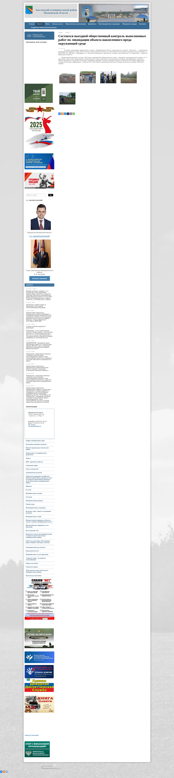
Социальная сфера (32, 465)
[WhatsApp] (73, 114)
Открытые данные (32, 567)
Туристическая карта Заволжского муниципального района (37, 571)
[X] (68, 114)
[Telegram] (7, 772)
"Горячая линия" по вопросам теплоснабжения (36, 559)
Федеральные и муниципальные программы (36, 453)
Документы (92, 24)
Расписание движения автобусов (36, 444)
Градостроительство (32, 551)
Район (47, 24)
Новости (40, 24)
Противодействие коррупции (109, 24)
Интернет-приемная (39, 278)
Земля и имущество (32, 469)
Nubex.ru (58, 768)
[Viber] (71, 114)
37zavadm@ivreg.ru (34, 426)
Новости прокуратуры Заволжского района (37, 448)
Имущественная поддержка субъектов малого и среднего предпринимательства (39, 521)
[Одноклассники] (62, 114)
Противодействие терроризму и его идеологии (37, 526)
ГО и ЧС (28, 490)
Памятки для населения (33, 575)
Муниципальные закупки (34, 493)
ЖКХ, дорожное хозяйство (34, 462)
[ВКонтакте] (59, 114)
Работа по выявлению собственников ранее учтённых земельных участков (38, 541)
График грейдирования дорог (35, 440)
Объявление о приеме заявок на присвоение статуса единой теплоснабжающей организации (36, 306)
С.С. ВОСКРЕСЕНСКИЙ (39, 236)
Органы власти (57, 24)
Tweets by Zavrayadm (32, 735)
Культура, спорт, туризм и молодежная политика (38, 512)
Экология (29, 497)
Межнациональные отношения (36, 508)
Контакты (142, 24)
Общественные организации (75, 24)
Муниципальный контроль (34, 500)
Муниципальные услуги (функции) (37, 554)
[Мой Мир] (65, 114)
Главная (31, 24)
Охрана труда (30, 504)
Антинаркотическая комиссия (35, 547)
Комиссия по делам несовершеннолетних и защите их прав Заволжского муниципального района (39, 535)
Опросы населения (32, 563)
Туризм (28, 458)
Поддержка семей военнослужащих (44, 27)
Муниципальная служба (33, 516)
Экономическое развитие (34, 472)
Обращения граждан (129, 24)
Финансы (29, 486)
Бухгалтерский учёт (32, 530)
